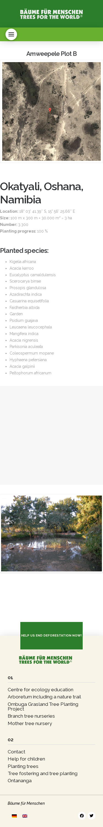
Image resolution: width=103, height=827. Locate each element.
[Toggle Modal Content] (11, 34)
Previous (10, 533)
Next (20, 533)
